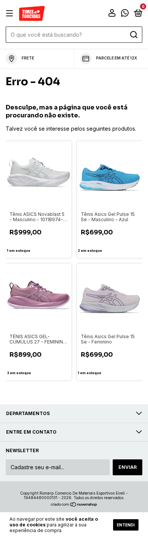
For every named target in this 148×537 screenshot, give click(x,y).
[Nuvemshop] (74, 505)
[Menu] (11, 13)
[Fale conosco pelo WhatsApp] (124, 13)
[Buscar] (133, 35)
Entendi (126, 525)
